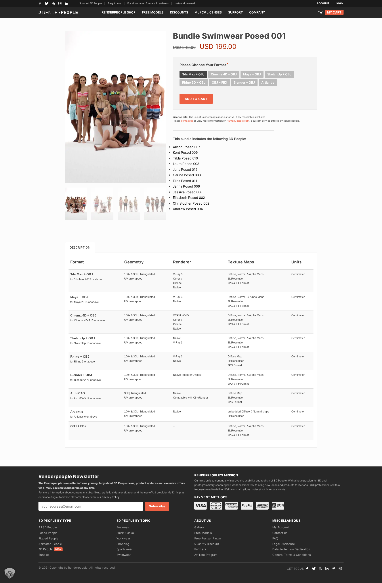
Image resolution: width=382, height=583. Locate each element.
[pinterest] (333, 568)
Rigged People (48, 538)
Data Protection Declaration (291, 549)
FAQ (275, 538)
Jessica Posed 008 (187, 192)
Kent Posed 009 (185, 152)
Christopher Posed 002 (191, 203)
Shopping (123, 544)
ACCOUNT (323, 3)
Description (80, 247)
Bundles (44, 554)
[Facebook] (40, 3)
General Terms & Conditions (291, 554)
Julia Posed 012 (185, 169)
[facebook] (307, 568)
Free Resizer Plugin (207, 538)
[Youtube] (320, 568)
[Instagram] (60, 3)
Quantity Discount (206, 544)
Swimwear (124, 554)
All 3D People (47, 527)
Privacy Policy (111, 497)
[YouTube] (53, 3)
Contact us (279, 533)
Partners (200, 549)
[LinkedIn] (66, 3)
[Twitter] (46, 3)
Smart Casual (125, 533)
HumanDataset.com (238, 120)
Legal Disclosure (283, 544)
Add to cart (196, 99)
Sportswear (124, 549)
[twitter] (313, 568)
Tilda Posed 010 (185, 158)
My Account (280, 527)
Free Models (203, 533)
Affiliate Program (205, 554)
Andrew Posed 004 (188, 209)
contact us (187, 120)
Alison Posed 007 (186, 147)
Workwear (123, 538)
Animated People (50, 544)
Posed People (47, 533)
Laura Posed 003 (186, 164)
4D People (49, 549)
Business (123, 527)
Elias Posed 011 (185, 181)
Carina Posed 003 (187, 175)
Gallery (199, 527)
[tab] (80, 247)
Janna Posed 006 (186, 186)
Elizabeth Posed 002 (189, 198)
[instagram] (340, 568)
